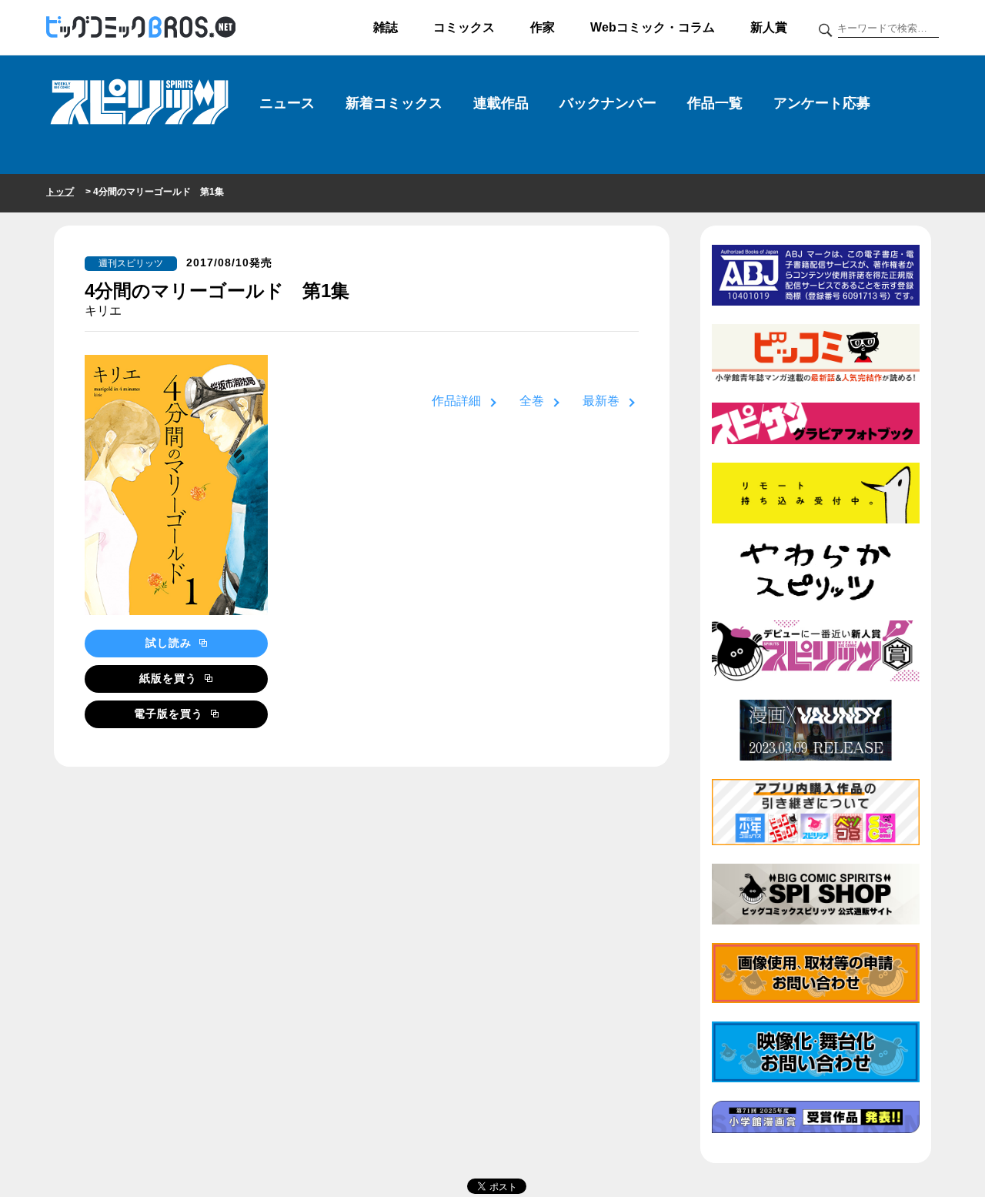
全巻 (531, 400)
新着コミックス (394, 103)
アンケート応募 (821, 103)
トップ (60, 191)
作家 (542, 27)
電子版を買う (170, 713)
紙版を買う (170, 678)
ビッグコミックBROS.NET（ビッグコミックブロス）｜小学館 (140, 27)
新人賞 (768, 27)
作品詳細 (456, 400)
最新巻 (601, 400)
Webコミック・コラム (652, 27)
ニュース (287, 103)
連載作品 (501, 103)
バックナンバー (607, 103)
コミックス (464, 27)
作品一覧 (715, 103)
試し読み (170, 643)
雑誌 (385, 27)
